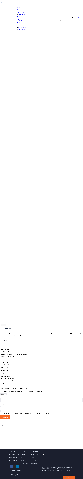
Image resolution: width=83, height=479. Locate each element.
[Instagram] (14, 466)
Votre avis (3, 397)
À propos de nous (22, 12)
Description (42, 344)
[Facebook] (11, 466)
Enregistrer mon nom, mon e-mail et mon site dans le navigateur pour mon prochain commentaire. (26, 413)
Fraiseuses (8, 340)
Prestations (19, 5)
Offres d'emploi (22, 14)
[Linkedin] (17, 466)
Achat (18, 7)
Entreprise (19, 11)
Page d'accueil (20, 4)
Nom (2, 404)
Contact (18, 16)
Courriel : (3, 409)
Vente (18, 9)
